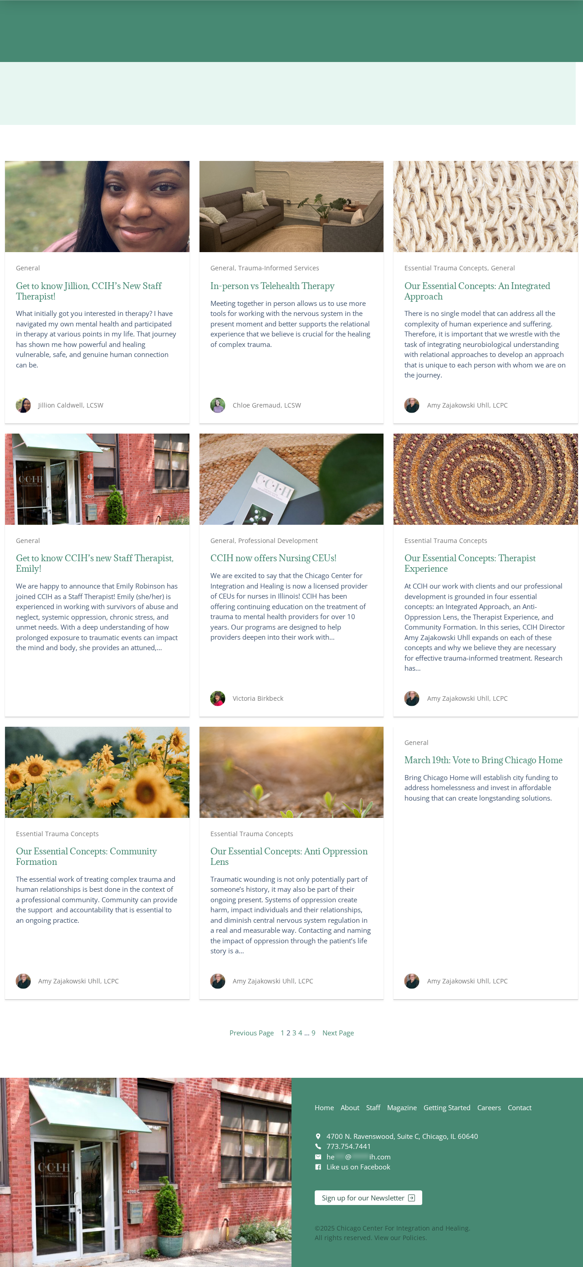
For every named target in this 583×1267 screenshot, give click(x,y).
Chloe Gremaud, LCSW (267, 405)
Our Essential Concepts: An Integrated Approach (477, 291)
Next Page (338, 1032)
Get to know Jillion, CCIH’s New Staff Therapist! (89, 291)
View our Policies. (400, 1237)
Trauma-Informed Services (278, 268)
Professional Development (278, 540)
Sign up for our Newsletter (363, 1197)
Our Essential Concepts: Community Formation (86, 856)
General (28, 268)
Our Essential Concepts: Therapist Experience (470, 563)
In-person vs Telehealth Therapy (272, 286)
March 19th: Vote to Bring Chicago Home (483, 760)
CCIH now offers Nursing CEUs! (273, 558)
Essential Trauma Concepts (445, 268)
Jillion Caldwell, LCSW (70, 405)
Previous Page (252, 1032)
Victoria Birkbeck (258, 698)
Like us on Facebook (358, 1166)
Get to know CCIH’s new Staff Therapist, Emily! (95, 563)
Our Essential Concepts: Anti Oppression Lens (289, 856)
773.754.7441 (349, 1146)
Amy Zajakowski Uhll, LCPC (467, 405)
